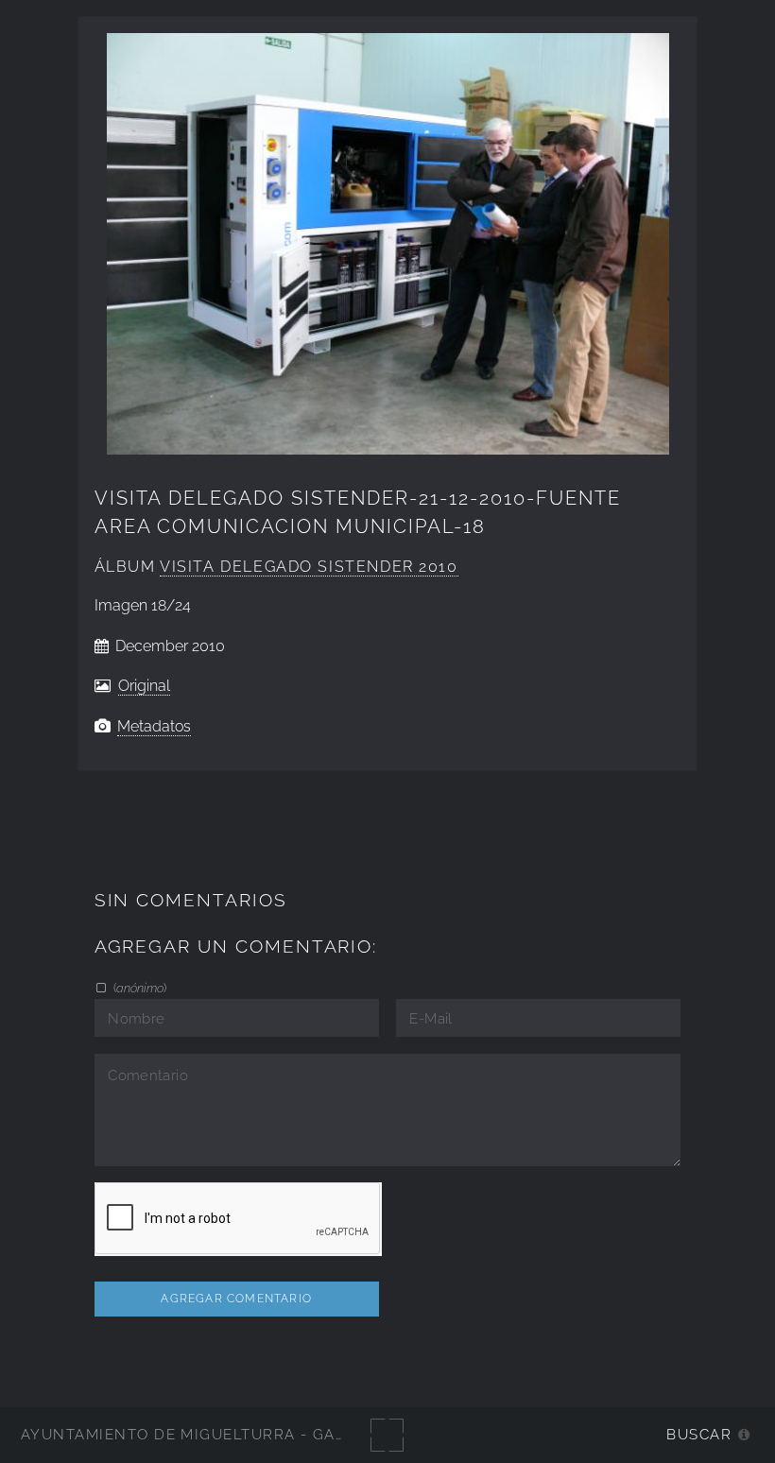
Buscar (699, 1434)
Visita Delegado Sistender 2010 (309, 567)
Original (144, 686)
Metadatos (154, 726)
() (138, 987)
